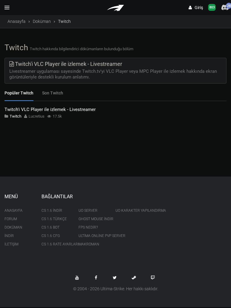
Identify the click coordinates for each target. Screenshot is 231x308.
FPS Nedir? (88, 227)
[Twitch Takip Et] (152, 278)
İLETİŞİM (11, 244)
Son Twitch (52, 93)
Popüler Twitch (19, 93)
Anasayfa (17, 21)
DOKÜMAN (13, 227)
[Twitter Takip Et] (114, 278)
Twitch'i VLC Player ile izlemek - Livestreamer (50, 109)
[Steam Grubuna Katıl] (133, 278)
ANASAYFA (14, 210)
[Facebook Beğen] (95, 278)
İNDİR (9, 236)
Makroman (89, 244)
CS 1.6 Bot (51, 227)
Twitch (15, 116)
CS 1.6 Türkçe (54, 219)
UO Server (88, 210)
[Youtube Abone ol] (77, 278)
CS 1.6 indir (52, 210)
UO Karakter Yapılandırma (129, 210)
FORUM (11, 219)
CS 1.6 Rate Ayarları (55, 244)
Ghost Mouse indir (92, 219)
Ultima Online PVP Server (92, 236)
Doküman (42, 21)
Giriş (197, 7)
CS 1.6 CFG (51, 236)
